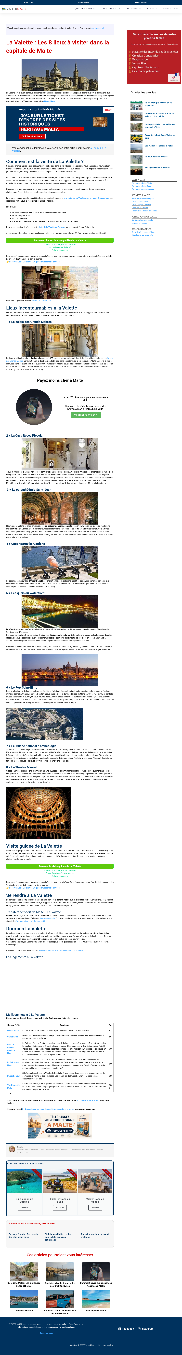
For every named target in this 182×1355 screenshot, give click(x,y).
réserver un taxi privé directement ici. (31, 921)
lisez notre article (47, 918)
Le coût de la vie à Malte (156, 156)
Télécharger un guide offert (143, 235)
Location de (140, 201)
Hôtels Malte (83, 2)
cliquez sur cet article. (41, 300)
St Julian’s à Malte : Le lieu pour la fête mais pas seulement (58, 1237)
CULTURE (152, 9)
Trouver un (142, 183)
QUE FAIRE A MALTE (85, 9)
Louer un (137, 205)
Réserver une (144, 211)
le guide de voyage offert (87, 1100)
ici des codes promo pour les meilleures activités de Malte (48, 1109)
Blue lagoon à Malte (96, 1310)
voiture (145, 208)
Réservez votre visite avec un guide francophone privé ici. (35, 262)
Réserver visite (143, 198)
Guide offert (28, 2)
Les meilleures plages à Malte (159, 146)
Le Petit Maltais (140, 2)
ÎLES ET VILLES (134, 9)
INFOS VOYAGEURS (110, 9)
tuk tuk (148, 205)
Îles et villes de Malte (30, 1223)
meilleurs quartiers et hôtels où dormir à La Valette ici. (61, 950)
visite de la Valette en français (51, 227)
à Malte (143, 232)
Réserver (24, 1208)
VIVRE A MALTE (170, 9)
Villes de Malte (48, 1223)
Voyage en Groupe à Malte (157, 167)
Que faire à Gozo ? (24, 1310)
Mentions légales (105, 1345)
